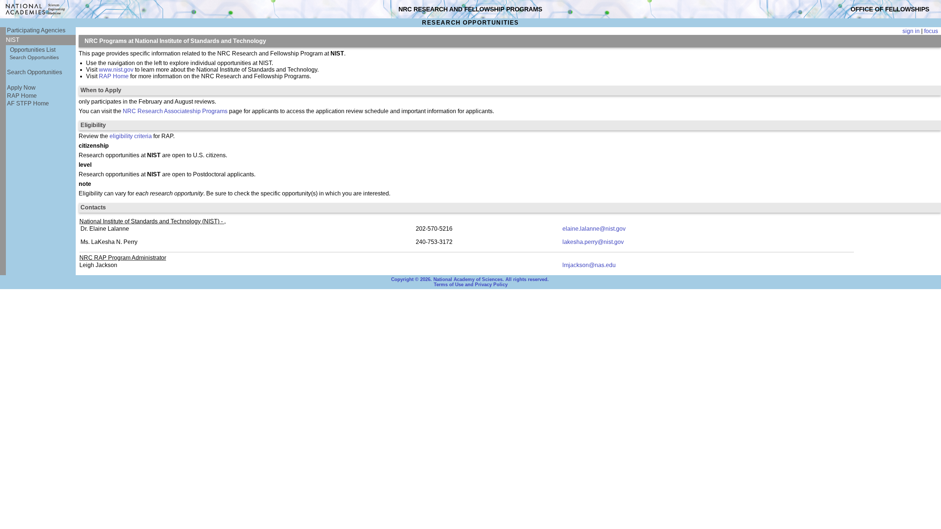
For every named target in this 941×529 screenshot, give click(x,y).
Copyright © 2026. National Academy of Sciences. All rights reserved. (470, 279)
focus (931, 31)
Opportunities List (33, 50)
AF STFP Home (28, 103)
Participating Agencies (36, 30)
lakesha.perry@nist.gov (593, 242)
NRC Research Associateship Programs (175, 111)
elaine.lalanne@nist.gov (594, 229)
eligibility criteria (131, 136)
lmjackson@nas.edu (589, 265)
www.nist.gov (116, 69)
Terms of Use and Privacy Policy (471, 284)
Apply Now (21, 87)
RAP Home (22, 96)
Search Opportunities (34, 57)
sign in (911, 31)
